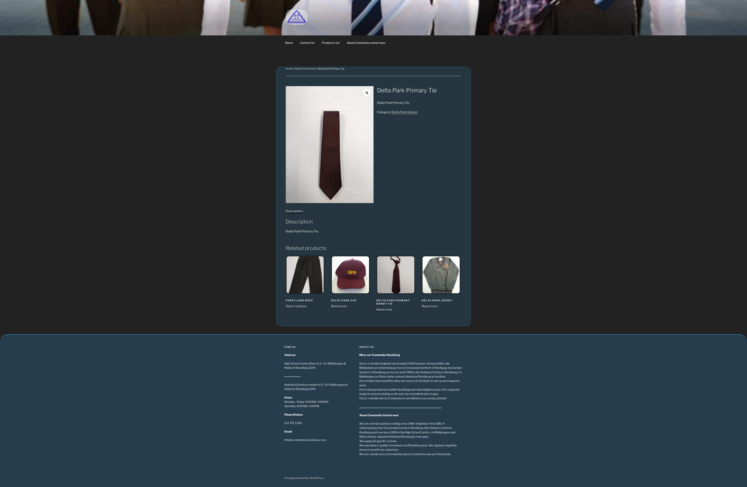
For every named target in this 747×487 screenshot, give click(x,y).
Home (289, 42)
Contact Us (307, 42)
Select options (296, 306)
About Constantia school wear (366, 42)
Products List (330, 42)
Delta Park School (305, 68)
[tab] (294, 211)
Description (294, 211)
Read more (339, 306)
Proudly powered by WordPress (304, 478)
